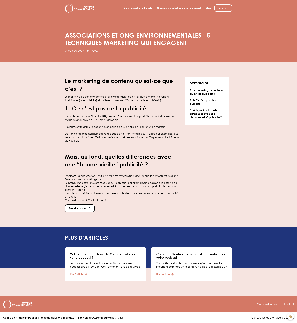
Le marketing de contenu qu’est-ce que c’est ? (206, 92)
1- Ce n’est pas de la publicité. (203, 102)
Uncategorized (73, 50)
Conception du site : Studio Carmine (272, 317)
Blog (208, 7)
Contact (289, 304)
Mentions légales (267, 304)
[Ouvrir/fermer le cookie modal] (290, 316)
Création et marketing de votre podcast (179, 7)
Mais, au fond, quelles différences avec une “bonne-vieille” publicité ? (206, 114)
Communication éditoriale (138, 7)
